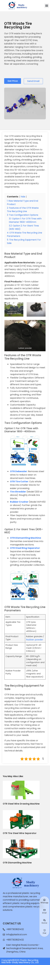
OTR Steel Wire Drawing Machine (21, 803)
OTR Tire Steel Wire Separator (20, 833)
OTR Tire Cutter (19, 481)
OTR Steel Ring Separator (25, 548)
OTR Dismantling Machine (25, 537)
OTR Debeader (18, 471)
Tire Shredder (18, 491)
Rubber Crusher (19, 501)
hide (23, 196)
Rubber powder (34, 639)
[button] (46, 5)
